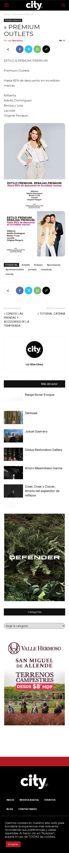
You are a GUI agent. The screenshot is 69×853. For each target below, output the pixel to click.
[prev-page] (6, 505)
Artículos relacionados (24, 384)
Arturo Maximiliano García (43, 468)
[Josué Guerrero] (13, 435)
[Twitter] (28, 49)
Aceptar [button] (13, 844)
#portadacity (53, 264)
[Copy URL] (46, 49)
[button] (6, 5)
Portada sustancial (23, 14)
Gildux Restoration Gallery (43, 450)
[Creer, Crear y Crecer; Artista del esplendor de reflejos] (13, 491)
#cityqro (38, 264)
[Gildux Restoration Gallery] (13, 454)
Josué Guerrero (36, 431)
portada (32, 269)
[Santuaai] (13, 417)
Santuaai (31, 413)
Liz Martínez (15, 40)
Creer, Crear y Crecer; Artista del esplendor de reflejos (42, 491)
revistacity (46, 269)
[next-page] (12, 505)
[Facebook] (20, 49)
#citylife (26, 264)
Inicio (7, 14)
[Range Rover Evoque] (13, 399)
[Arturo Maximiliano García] (13, 472)
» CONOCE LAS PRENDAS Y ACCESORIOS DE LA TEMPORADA (16, 319)
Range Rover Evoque (39, 395)
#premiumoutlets (15, 269)
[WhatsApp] (37, 49)
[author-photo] (34, 358)
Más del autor (49, 384)
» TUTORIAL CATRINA (51, 313)
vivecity (9, 274)
